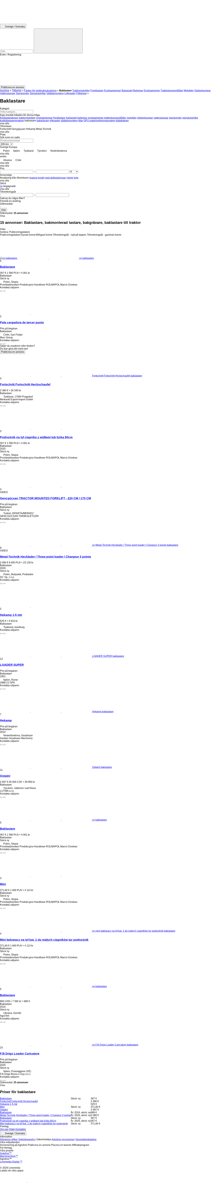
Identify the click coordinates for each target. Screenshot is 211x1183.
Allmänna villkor (9, 1139)
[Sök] (58, 41)
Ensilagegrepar (112, 90)
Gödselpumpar (202, 90)
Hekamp (6, 720)
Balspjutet (127, 90)
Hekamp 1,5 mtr (11, 615)
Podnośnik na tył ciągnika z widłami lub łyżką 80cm (36, 437)
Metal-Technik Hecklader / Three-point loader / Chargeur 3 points (45, 556)
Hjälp (12, 1129)
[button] (105, 71)
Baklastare (7, 266)
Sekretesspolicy (27, 1139)
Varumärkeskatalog (85, 1139)
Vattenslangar (7, 93)
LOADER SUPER (12, 664)
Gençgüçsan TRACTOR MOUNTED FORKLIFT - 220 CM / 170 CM (45, 498)
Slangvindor (22, 93)
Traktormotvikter (81, 90)
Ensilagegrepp (152, 90)
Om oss (4, 1129)
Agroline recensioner (63, 1139)
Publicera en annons (12, 352)
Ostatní (5, 775)
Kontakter (20, 1129)
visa (3, 210)
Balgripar (138, 90)
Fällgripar (81, 93)
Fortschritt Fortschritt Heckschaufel (25, 384)
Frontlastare (96, 90)
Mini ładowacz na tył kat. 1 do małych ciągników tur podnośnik (44, 939)
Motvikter (189, 90)
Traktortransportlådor (171, 90)
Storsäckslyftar (38, 93)
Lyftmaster (70, 93)
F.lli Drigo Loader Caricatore (19, 1053)
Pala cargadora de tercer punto (22, 322)
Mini (3, 884)
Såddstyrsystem (55, 93)
